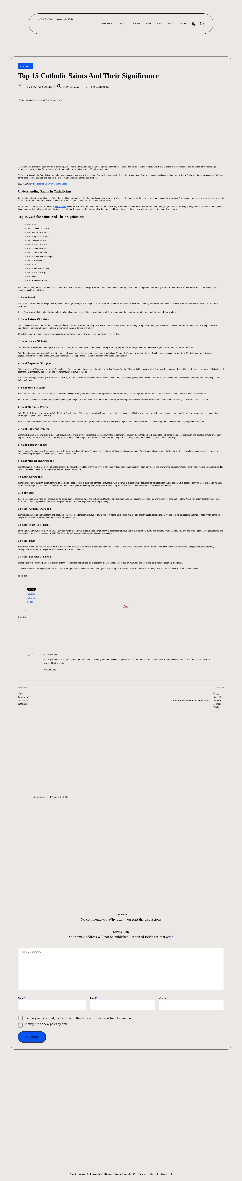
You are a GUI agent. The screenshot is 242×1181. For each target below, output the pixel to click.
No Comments (100, 86)
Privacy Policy (97, 1174)
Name (21, 998)
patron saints (60, 206)
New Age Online (50, 654)
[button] (49, 670)
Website (162, 998)
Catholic (25, 66)
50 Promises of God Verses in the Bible (48, 184)
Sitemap (117, 1174)
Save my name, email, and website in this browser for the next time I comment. (79, 1018)
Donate (108, 1174)
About (73, 1174)
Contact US (83, 1174)
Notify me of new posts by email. (47, 1024)
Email (93, 998)
